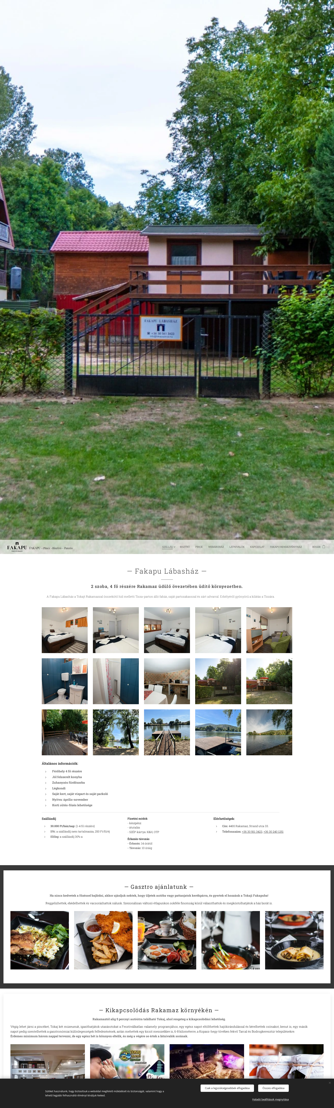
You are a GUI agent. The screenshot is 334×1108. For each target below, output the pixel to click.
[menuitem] (169, 547)
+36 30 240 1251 (274, 831)
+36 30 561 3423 (252, 831)
